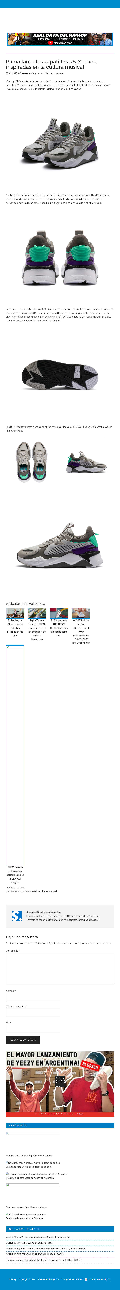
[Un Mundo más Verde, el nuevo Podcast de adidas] (33, 1163)
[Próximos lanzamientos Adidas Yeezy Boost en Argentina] (36, 1174)
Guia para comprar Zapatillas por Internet (26, 1207)
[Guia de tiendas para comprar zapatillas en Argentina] (32, 1134)
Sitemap (13, 1279)
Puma (21, 887)
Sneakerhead (33, 916)
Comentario (13, 950)
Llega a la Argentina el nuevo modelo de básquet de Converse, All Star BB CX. (46, 1248)
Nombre (11, 991)
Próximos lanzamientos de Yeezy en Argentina (30, 1178)
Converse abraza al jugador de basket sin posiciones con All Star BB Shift (43, 1260)
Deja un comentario (55, 73)
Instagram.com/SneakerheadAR (83, 919)
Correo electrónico (16, 1006)
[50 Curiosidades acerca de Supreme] (26, 1214)
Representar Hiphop (101, 1279)
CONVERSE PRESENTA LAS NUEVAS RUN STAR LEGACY (35, 1254)
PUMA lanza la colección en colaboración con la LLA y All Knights (15, 875)
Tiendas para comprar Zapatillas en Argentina (29, 1155)
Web (8, 1022)
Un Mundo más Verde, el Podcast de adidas (28, 1166)
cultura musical (30, 891)
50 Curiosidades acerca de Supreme (24, 1218)
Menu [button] (62, 3)
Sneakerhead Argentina (48, 1279)
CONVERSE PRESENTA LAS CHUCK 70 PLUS (29, 1243)
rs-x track (53, 891)
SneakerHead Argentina (60, 20)
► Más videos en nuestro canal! (60, 1114)
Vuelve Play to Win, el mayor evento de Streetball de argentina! (38, 1237)
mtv (39, 891)
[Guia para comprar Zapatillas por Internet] (32, 1185)
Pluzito (81, 1279)
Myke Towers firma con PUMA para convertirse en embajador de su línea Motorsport (37, 630)
